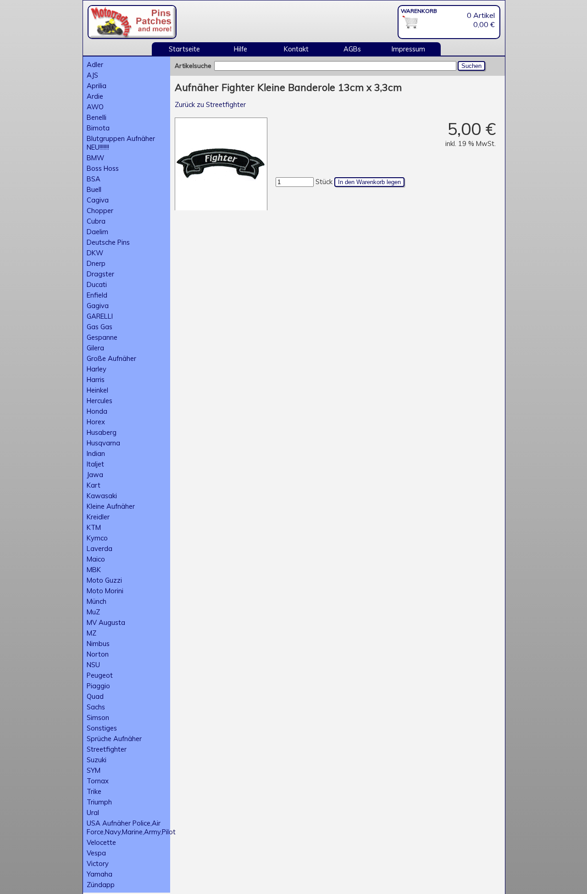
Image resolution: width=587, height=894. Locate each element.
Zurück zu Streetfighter (210, 104)
